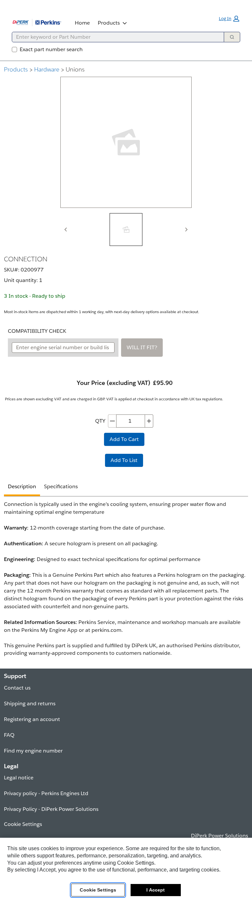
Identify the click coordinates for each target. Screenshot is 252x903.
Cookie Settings (98, 890)
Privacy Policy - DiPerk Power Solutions (51, 809)
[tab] (126, 229)
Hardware (46, 69)
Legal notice (18, 777)
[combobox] (115, 37)
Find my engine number (33, 750)
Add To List (124, 460)
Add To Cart (124, 439)
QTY (100, 420)
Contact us (17, 687)
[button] (229, 18)
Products (109, 22)
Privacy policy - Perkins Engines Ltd (46, 793)
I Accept (155, 890)
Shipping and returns (29, 703)
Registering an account (32, 719)
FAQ (9, 735)
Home (82, 22)
